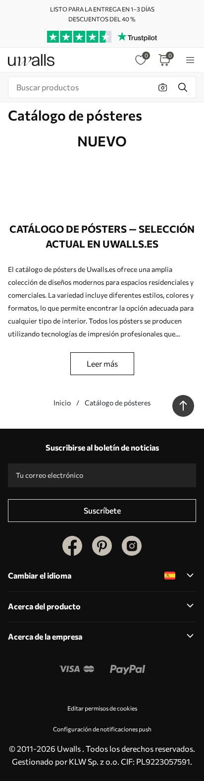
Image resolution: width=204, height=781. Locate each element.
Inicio (62, 402)
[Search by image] (163, 87)
